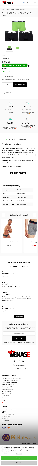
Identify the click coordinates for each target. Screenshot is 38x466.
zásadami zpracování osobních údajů (26, 342)
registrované (8, 111)
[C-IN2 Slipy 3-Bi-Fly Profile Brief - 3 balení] (19, 174)
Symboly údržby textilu (8, 384)
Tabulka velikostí (6, 391)
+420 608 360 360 (20, 368)
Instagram (19, 361)
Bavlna (12, 166)
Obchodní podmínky (7, 387)
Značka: (5, 58)
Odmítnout (19, 462)
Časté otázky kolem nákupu (9, 382)
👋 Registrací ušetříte (14, 65)
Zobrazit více (19, 316)
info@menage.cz (21, 365)
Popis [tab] (5, 139)
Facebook (14, 361)
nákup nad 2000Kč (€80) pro (27, 109)
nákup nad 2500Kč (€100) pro (10, 126)
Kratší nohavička (21, 197)
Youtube (23, 361)
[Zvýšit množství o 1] (11, 85)
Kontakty (4, 398)
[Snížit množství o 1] (4, 85)
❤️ (2, 402)
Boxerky (19, 190)
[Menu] (35, 2)
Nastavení (19, 453)
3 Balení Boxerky (21, 204)
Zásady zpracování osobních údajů (11, 378)
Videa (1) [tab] (12, 139)
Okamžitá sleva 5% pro (10, 109)
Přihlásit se (19, 338)
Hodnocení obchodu (7, 389)
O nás (3, 400)
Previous (3, 215)
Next (35, 215)
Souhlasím (19, 458)
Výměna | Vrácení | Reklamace (10, 380)
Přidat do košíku (20, 85)
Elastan (19, 166)
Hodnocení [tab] (22, 139)
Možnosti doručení (10, 79)
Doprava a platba (6, 393)
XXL (8, 250)
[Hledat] (28, 2)
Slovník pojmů (6, 395)
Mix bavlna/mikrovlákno (24, 200)
